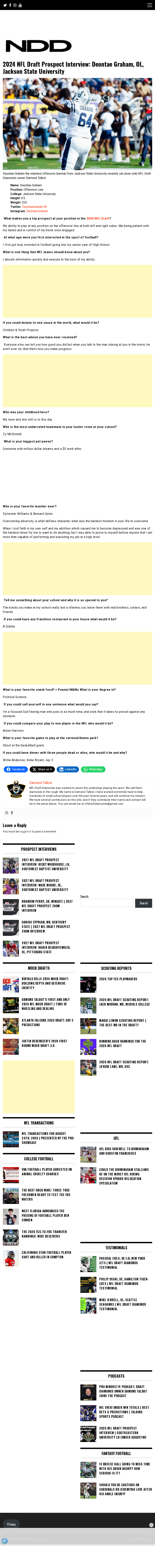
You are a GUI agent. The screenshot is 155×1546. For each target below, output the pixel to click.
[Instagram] (6, 813)
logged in (25, 831)
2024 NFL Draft (98, 218)
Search (84, 896)
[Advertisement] (77, 291)
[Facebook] (12, 813)
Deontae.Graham (37, 211)
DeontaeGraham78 (34, 207)
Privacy (11, 1524)
